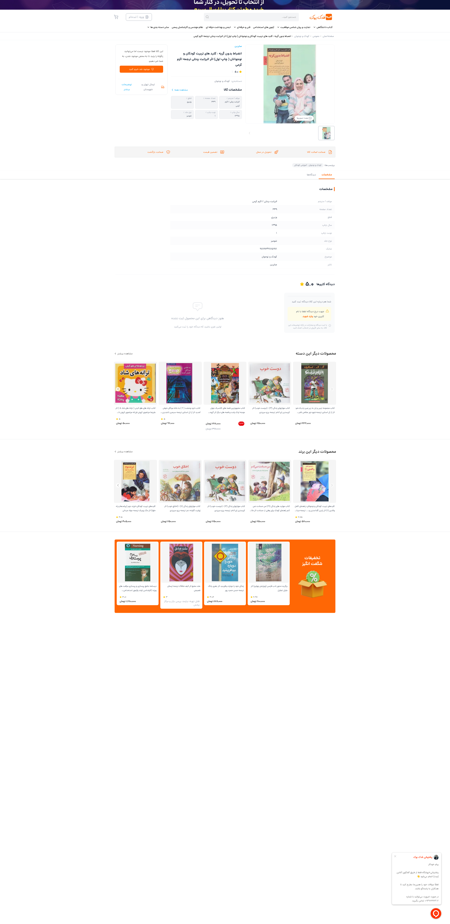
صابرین (238, 46)
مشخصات (327, 174)
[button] (118, 389)
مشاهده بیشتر (125, 353)
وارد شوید (308, 316)
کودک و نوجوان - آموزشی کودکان (308, 165)
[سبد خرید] (116, 17)
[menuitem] (323, 27)
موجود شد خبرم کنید (139, 69)
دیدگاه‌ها (311, 174)
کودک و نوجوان (222, 81)
